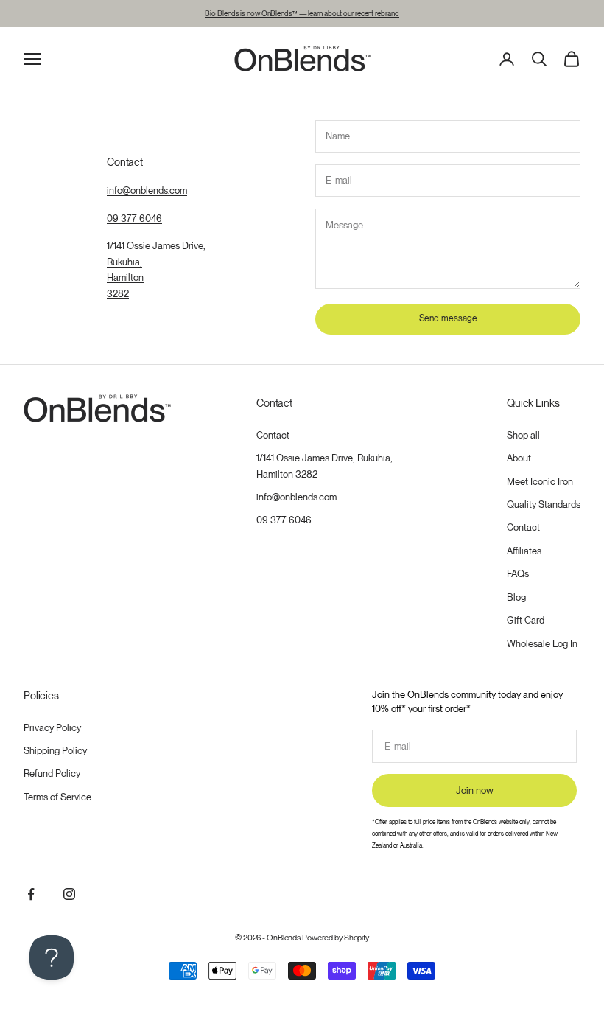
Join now (475, 790)
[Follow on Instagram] (69, 894)
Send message (448, 318)
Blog (516, 597)
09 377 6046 (134, 218)
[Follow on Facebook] (31, 894)
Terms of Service (57, 797)
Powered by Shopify (335, 937)
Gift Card (525, 620)
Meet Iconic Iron (540, 481)
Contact (272, 435)
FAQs (518, 573)
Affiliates (524, 550)
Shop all (523, 435)
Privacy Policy (52, 727)
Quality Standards (543, 504)
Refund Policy (52, 773)
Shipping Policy (55, 750)
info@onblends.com (147, 190)
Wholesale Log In (542, 643)
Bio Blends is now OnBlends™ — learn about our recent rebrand (301, 13)
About (519, 458)
